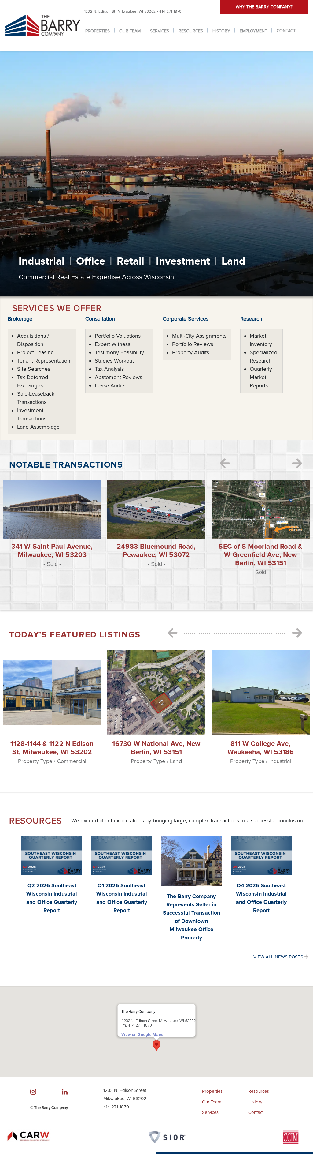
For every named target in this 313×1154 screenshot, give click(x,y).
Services (159, 31)
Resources (191, 31)
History (221, 31)
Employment (253, 31)
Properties (97, 31)
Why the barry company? (264, 6)
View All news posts (278, 957)
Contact (286, 30)
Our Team (130, 31)
